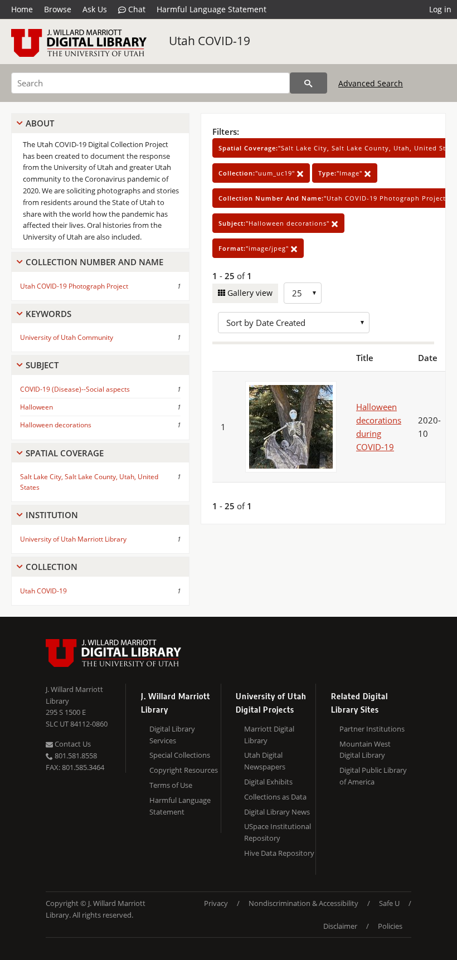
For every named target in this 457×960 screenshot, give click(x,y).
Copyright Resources (183, 770)
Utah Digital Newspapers (264, 761)
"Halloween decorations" (275, 223)
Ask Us (94, 9)
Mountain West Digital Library (365, 750)
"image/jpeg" (254, 248)
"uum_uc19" (257, 173)
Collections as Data (275, 797)
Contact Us (72, 744)
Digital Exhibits (268, 782)
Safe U (389, 903)
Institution (52, 514)
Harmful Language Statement (211, 9)
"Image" (341, 173)
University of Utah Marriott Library (73, 539)
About (40, 123)
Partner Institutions (372, 729)
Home (22, 9)
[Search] (308, 83)
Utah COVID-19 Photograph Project (74, 286)
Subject (42, 365)
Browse (57, 9)
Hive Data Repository (279, 853)
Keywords (48, 313)
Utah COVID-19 (209, 40)
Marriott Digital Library (269, 734)
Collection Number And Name (94, 261)
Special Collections (179, 755)
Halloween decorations (55, 425)
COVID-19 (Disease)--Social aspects (75, 389)
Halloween (36, 407)
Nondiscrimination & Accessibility (303, 903)
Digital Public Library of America (373, 776)
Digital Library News (277, 812)
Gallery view (249, 292)
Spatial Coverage (65, 453)
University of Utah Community (66, 337)
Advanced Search (370, 83)
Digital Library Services (172, 734)
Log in (440, 9)
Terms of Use (170, 785)
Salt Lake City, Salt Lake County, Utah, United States (89, 482)
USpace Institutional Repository (277, 832)
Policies (390, 926)
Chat (135, 9)
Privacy (216, 903)
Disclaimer (340, 926)
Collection (51, 566)
